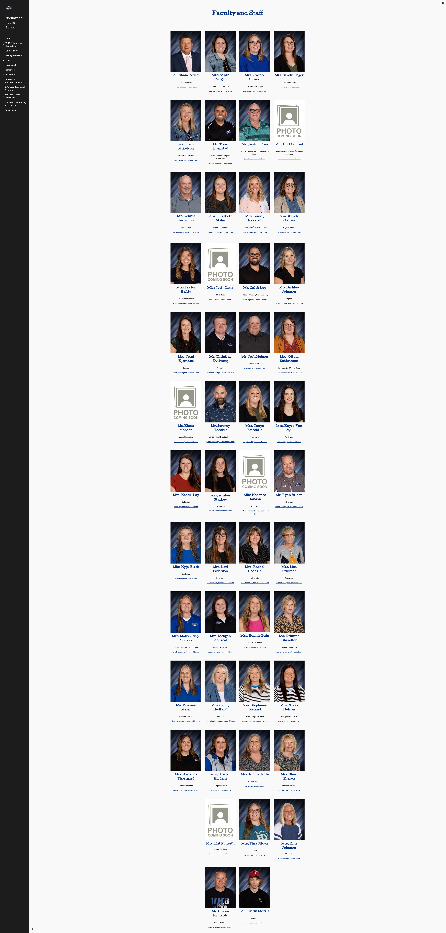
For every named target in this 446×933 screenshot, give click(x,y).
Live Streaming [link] (11, 50)
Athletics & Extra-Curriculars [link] (13, 96)
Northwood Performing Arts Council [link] (15, 104)
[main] (238, 13)
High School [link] (10, 65)
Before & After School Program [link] (15, 88)
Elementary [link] (10, 70)
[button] (443, 3)
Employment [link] (10, 110)
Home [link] (7, 38)
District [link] (8, 60)
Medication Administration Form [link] (14, 81)
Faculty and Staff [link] (13, 55)
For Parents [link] (10, 74)
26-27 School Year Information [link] (13, 44)
